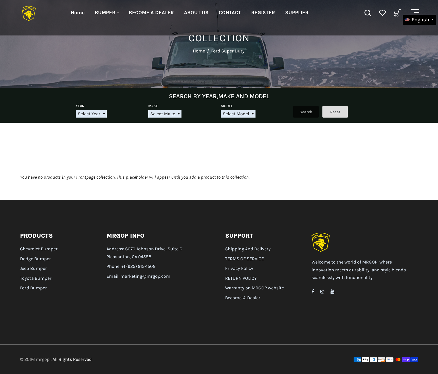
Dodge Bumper (35, 258)
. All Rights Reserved (71, 359)
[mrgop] (29, 12)
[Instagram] (322, 292)
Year (80, 106)
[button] (419, 20)
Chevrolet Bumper (39, 249)
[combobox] (91, 114)
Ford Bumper (33, 288)
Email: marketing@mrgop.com (138, 276)
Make (153, 106)
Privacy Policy (239, 268)
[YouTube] (332, 292)
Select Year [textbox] (89, 114)
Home (199, 51)
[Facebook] (313, 292)
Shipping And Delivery (248, 249)
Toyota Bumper (35, 278)
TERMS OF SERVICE (244, 258)
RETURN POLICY (241, 278)
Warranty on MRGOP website (254, 288)
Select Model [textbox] (236, 114)
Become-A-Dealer (242, 298)
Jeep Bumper (33, 268)
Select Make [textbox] (162, 114)
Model (227, 106)
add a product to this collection (219, 177)
